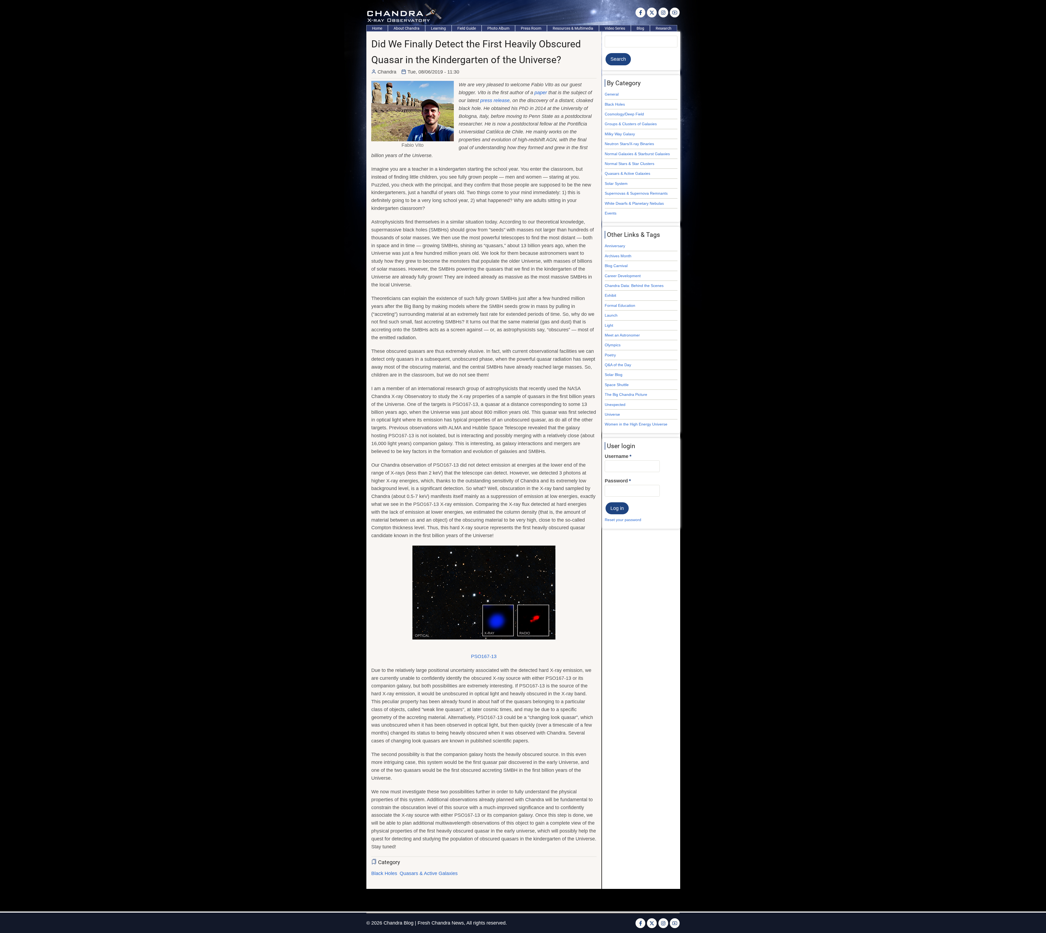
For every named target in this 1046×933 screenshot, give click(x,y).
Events (610, 213)
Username (616, 456)
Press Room (531, 28)
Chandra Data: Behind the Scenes (634, 285)
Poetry (610, 355)
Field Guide (466, 28)
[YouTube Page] (675, 12)
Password (616, 481)
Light (609, 325)
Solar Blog (613, 374)
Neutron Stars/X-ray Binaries (629, 144)
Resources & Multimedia (573, 28)
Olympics (613, 345)
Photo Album (498, 28)
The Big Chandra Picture (626, 394)
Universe (612, 414)
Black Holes (384, 873)
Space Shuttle (617, 385)
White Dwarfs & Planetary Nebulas (634, 203)
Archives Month (618, 256)
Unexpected (615, 404)
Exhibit (610, 295)
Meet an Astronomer (622, 335)
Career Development (623, 276)
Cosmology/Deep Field (624, 114)
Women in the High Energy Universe (636, 424)
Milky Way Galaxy (620, 134)
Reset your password (623, 520)
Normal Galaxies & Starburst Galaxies (637, 154)
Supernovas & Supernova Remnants (636, 193)
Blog (640, 28)
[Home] (405, 12)
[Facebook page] (640, 12)
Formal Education (620, 305)
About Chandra (406, 28)
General (612, 94)
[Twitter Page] (652, 12)
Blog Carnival (616, 266)
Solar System (616, 183)
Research (663, 28)
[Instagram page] (663, 12)
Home (377, 28)
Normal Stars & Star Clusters (629, 163)
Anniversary (615, 246)
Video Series (615, 28)
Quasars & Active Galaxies (429, 873)
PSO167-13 (484, 656)
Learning (438, 28)
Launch (611, 315)
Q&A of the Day (618, 365)
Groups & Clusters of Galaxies (631, 124)
